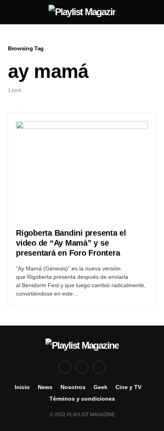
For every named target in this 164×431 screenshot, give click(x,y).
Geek (100, 387)
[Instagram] (99, 367)
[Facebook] (65, 367)
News (45, 387)
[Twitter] (82, 367)
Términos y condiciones (82, 398)
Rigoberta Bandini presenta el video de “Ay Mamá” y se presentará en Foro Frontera (71, 242)
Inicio (22, 387)
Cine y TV (128, 387)
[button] (10, 12)
